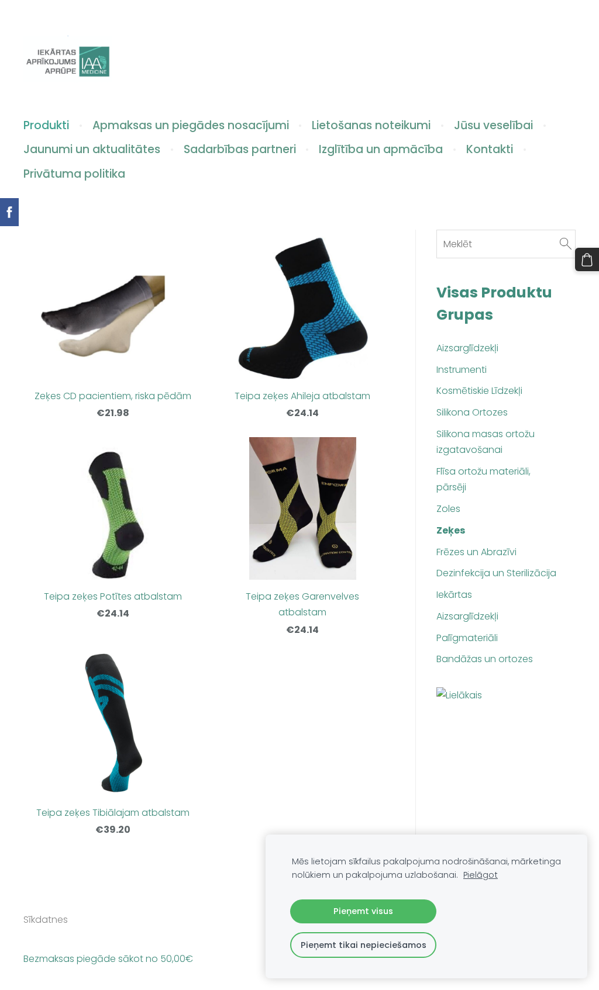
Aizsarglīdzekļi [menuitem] (467, 348)
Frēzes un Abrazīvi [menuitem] (476, 552)
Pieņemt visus (363, 911)
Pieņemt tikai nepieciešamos (363, 945)
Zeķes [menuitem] (450, 530)
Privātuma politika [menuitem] (74, 174)
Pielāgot (480, 875)
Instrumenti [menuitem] (461, 369)
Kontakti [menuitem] (489, 149)
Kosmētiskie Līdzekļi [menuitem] (479, 390)
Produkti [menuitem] (46, 125)
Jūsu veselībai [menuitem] (493, 125)
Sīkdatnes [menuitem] (45, 919)
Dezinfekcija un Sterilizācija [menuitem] (496, 573)
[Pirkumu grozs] (587, 260)
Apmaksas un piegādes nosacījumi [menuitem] (190, 125)
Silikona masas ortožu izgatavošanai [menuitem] (485, 441)
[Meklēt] (565, 244)
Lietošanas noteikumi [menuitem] (371, 125)
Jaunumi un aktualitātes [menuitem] (91, 149)
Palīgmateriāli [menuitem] (467, 638)
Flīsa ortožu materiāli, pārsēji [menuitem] (483, 479)
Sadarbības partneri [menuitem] (240, 149)
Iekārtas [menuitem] (454, 594)
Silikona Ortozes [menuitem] (472, 412)
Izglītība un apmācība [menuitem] (381, 149)
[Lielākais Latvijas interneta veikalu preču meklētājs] (506, 696)
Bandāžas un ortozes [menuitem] (484, 659)
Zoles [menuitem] (448, 508)
